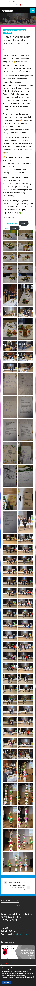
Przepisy (6, 228)
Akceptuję (6, 982)
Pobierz (23, 223)
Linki (26, 2)
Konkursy (8, 32)
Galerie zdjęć (21, 30)
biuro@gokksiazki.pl (21, 934)
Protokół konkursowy (10, 223)
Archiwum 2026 (9, 30)
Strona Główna (13, 2)
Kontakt (21, 2)
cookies (16, 973)
